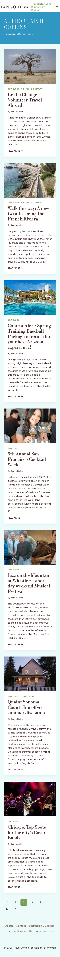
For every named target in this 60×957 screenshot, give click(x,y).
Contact (21, 925)
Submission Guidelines (42, 925)
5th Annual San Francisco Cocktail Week (27, 459)
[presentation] (30, 66)
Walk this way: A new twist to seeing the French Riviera (28, 214)
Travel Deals (28, 696)
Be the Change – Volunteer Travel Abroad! (25, 100)
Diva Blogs (14, 89)
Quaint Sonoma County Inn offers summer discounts (26, 707)
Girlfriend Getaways (32, 89)
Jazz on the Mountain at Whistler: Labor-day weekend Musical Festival (29, 583)
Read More (15, 151)
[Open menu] (57, 5)
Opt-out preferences (41, 931)
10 (7, 908)
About (9, 925)
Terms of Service (16, 931)
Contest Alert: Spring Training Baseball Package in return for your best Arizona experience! (29, 336)
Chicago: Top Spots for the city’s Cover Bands (27, 832)
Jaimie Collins (17, 111)
